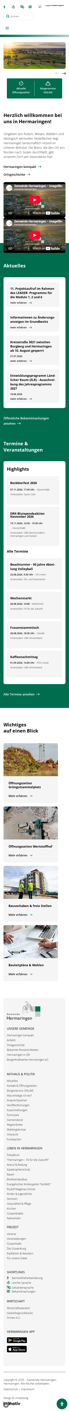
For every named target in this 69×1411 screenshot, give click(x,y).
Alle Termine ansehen (19, 694)
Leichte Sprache (21, 1283)
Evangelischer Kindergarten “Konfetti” (29, 1184)
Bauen (10, 1174)
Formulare (13, 1115)
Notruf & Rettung (17, 1165)
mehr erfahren (18, 303)
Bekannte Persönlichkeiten (23, 1050)
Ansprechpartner (17, 1100)
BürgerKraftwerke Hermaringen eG (27, 1060)
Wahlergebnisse (16, 1129)
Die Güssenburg (16, 1248)
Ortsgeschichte (14, 174)
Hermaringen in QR (18, 1055)
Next (63, 73)
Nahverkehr (14, 1218)
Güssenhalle (14, 1243)
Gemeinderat (15, 1120)
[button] (6, 1405)
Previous (57, 73)
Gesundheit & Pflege (19, 1204)
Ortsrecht (12, 1134)
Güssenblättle (15, 1213)
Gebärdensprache (23, 1287)
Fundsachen (14, 1139)
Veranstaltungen (16, 1239)
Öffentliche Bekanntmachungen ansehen (26, 420)
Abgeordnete (15, 1124)
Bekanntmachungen (24, 1291)
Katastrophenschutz (18, 1169)
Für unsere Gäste (17, 1258)
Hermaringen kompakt (20, 167)
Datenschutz (11, 1389)
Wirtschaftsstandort (18, 1308)
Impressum (27, 1389)
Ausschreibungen (17, 1110)
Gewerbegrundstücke (20, 1313)
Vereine (11, 1234)
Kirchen (11, 1208)
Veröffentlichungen (18, 1105)
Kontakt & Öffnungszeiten (22, 1086)
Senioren (12, 1199)
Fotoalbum (13, 1155)
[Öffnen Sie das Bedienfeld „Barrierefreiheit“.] (62, 1403)
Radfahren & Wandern (20, 1253)
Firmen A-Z (13, 1318)
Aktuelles (12, 1081)
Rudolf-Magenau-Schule (21, 1189)
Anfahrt (11, 1040)
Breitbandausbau (17, 1179)
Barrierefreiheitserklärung (27, 1278)
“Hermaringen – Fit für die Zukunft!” (28, 1160)
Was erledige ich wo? (19, 1095)
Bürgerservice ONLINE (20, 1090)
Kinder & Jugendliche (19, 1194)
